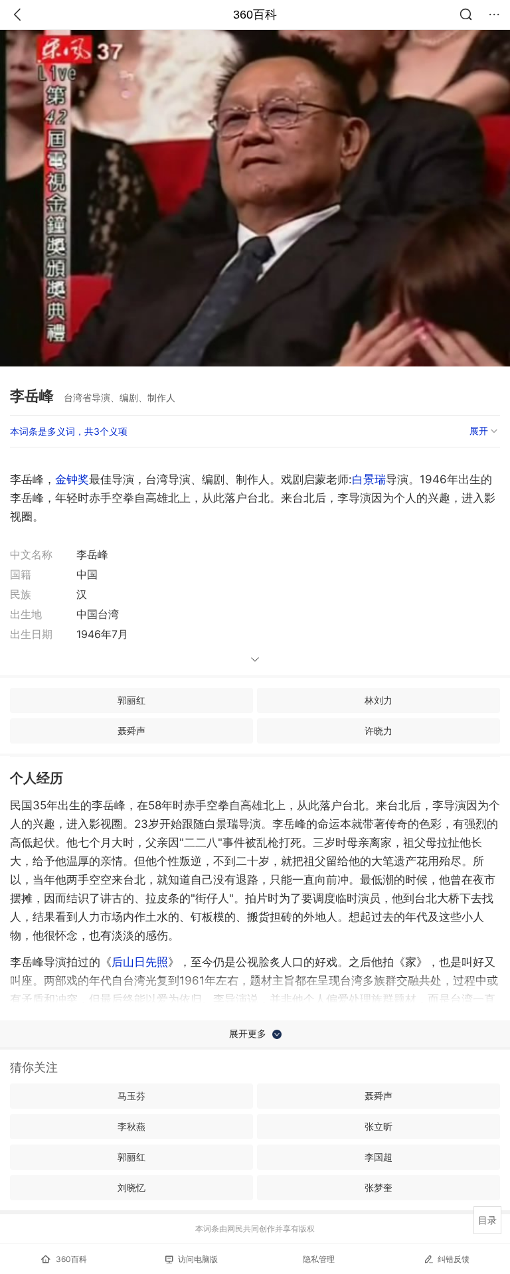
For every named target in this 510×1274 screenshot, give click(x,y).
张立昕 (378, 1126)
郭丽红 (131, 700)
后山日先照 (140, 962)
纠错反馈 (453, 1259)
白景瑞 (369, 479)
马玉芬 (131, 1095)
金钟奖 (72, 479)
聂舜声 (131, 730)
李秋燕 (131, 1126)
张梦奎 (378, 1187)
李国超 (378, 1156)
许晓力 (378, 730)
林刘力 (378, 700)
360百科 (255, 14)
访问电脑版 (198, 1259)
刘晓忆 (131, 1187)
